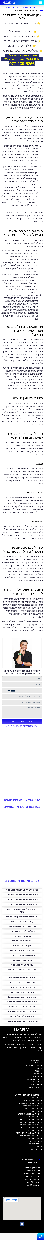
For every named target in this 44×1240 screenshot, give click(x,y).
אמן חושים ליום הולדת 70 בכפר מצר (22, 890)
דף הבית (40, 7)
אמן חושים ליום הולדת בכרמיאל (22, 997)
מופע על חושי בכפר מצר (22, 965)
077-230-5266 (22, 63)
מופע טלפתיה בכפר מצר (22, 960)
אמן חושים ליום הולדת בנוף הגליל (22, 1002)
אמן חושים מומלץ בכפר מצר (22, 950)
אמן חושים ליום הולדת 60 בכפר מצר (22, 895)
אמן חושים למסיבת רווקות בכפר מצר (22, 917)
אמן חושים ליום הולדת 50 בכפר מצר (22, 899)
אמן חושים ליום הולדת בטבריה (22, 1007)
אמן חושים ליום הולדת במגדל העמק (22, 1021)
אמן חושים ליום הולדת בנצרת (22, 978)
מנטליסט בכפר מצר (22, 936)
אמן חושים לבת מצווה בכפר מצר (22, 970)
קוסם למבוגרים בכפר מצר (22, 922)
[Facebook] (22, 1224)
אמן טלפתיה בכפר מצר (22, 941)
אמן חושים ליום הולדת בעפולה (22, 987)
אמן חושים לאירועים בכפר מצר (22, 955)
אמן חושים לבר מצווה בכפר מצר (22, 926)
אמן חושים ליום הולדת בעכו (22, 992)
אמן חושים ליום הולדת (27, 7)
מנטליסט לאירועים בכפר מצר (22, 931)
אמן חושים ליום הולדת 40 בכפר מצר (22, 904)
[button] (40, 2)
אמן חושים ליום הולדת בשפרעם (22, 1011)
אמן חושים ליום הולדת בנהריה (22, 983)
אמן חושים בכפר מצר (22, 946)
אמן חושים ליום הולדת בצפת (22, 1016)
